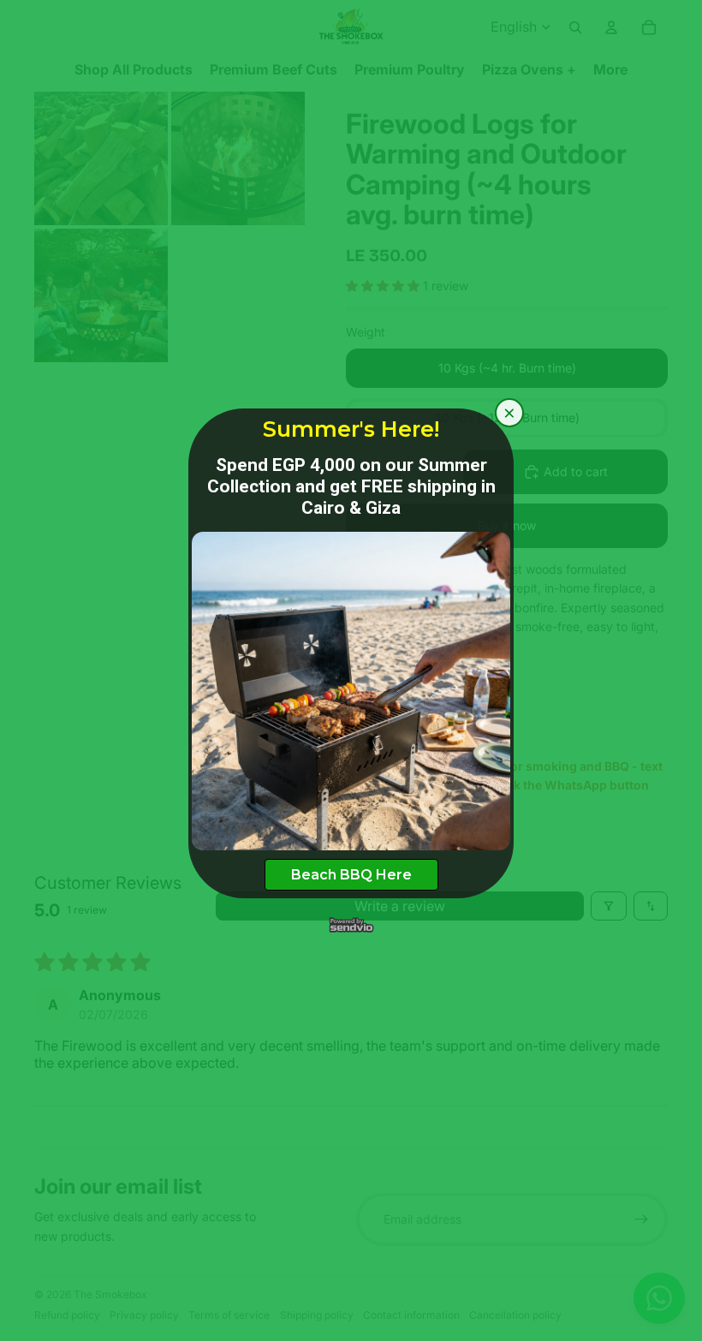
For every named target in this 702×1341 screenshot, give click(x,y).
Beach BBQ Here (351, 875)
